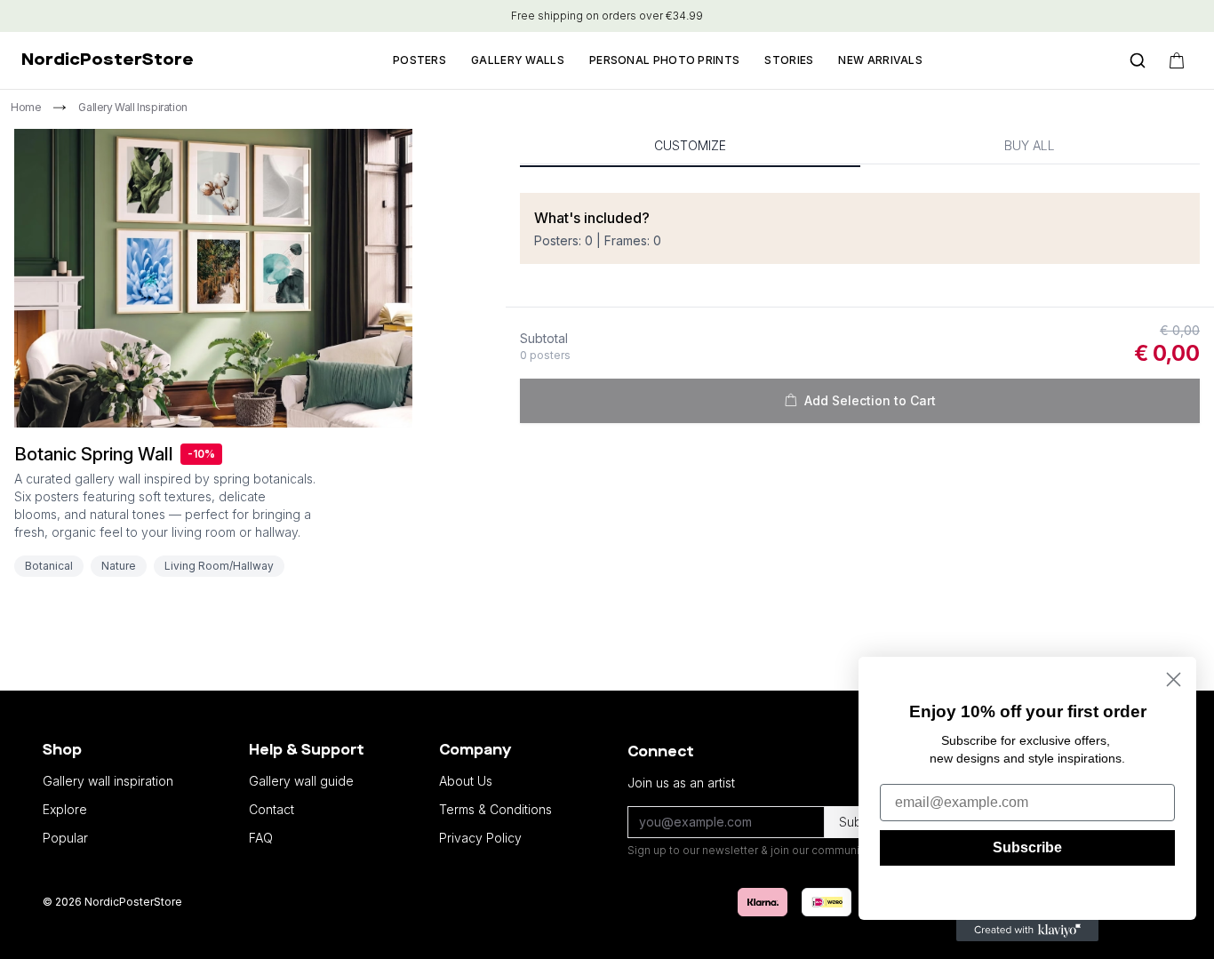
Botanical (49, 565)
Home (26, 107)
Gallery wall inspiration (108, 780)
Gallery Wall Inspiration (132, 107)
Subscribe (1027, 847)
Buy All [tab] (1029, 145)
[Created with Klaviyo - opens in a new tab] (1027, 930)
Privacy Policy (480, 837)
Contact (271, 809)
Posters (419, 60)
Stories (788, 60)
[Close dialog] (1173, 679)
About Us (465, 780)
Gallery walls (517, 60)
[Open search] (1138, 60)
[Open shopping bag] (1177, 60)
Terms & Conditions (495, 809)
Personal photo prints (664, 60)
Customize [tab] (690, 145)
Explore (65, 809)
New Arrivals (880, 60)
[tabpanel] (860, 315)
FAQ (261, 837)
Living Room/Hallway (219, 565)
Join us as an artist (681, 782)
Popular (65, 837)
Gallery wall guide (301, 780)
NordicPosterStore (107, 60)
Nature (118, 565)
